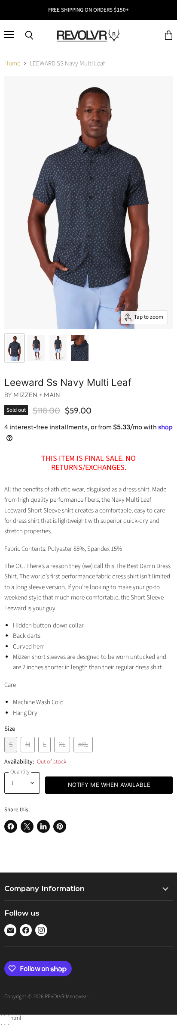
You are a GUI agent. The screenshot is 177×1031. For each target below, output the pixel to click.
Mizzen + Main (36, 395)
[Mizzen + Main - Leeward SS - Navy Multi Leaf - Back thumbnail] (58, 348)
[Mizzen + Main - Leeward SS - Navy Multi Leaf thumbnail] (14, 348)
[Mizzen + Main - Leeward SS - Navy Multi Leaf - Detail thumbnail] (79, 348)
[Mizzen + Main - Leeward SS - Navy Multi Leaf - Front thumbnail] (36, 348)
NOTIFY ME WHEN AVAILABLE (109, 784)
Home (12, 63)
